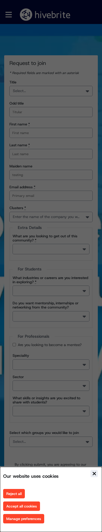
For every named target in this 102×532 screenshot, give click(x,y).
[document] (51, 499)
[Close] (94, 473)
